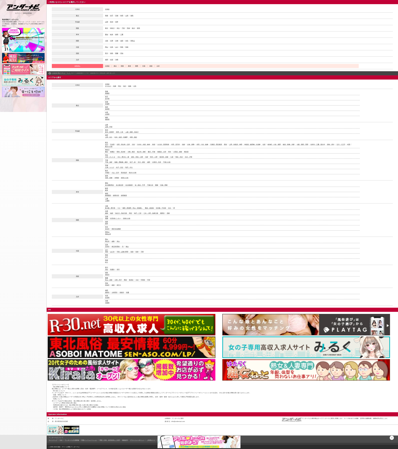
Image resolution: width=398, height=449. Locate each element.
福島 (131, 15)
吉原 (264, 144)
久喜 (171, 157)
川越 (146, 157)
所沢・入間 (153, 157)
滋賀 (121, 41)
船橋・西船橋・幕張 (121, 162)
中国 (77, 47)
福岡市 (107, 292)
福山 (127, 246)
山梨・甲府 (108, 127)
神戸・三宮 (137, 213)
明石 (130, 213)
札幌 (114, 86)
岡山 (106, 47)
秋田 (121, 15)
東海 (129, 66)
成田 (148, 162)
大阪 (106, 41)
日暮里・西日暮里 (216, 144)
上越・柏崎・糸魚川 (131, 132)
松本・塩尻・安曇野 (121, 137)
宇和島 (143, 280)
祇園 (106, 218)
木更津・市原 (156, 162)
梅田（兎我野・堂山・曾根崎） (133, 208)
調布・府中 (330, 144)
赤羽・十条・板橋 (202, 144)
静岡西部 (108, 195)
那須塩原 (124, 172)
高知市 (107, 285)
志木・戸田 (188, 157)
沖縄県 (107, 303)
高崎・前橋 (108, 178)
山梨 (106, 22)
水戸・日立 (119, 167)
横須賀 (186, 152)
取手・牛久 (129, 167)
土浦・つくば (109, 167)
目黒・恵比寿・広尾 (123, 144)
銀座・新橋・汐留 (288, 144)
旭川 (124, 86)
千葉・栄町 (108, 162)
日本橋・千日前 (161, 208)
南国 (113, 285)
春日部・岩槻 (164, 157)
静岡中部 (116, 195)
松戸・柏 (133, 162)
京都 (116, 41)
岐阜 (111, 34)
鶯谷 (225, 144)
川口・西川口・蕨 (123, 157)
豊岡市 (162, 213)
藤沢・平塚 (151, 152)
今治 (137, 280)
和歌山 (132, 41)
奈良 (126, 41)
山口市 (112, 252)
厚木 (169, 152)
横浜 (106, 152)
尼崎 (168, 213)
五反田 (112, 144)
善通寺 (112, 269)
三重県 (107, 201)
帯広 (119, 86)
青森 (106, 15)
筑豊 (127, 292)
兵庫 (111, 41)
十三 (118, 208)
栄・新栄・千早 (140, 185)
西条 (125, 280)
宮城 (116, 15)
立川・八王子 (341, 144)
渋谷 (133, 144)
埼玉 (118, 28)
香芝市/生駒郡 (116, 229)
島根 (126, 47)
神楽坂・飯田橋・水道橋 (252, 144)
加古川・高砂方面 (121, 213)
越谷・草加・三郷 (137, 157)
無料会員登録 (27, 13)
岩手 (111, 15)
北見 (134, 86)
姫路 (106, 213)
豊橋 (156, 185)
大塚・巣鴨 (190, 144)
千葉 (123, 28)
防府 (137, 252)
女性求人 (77, 66)
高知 (121, 53)
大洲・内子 (118, 280)
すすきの (108, 86)
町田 (348, 144)
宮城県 (107, 104)
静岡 (116, 34)
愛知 (106, 34)
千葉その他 (166, 162)
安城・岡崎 (163, 185)
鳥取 (121, 47)
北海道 (107, 9)
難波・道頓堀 (149, 208)
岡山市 (107, 241)
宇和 (148, 280)
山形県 (107, 114)
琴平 (118, 269)
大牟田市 (114, 292)
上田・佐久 (108, 137)
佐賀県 (107, 297)
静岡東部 (124, 195)
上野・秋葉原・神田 (235, 144)
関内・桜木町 (121, 152)
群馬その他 (124, 178)
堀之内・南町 (141, 152)
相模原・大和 (161, 152)
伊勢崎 (117, 178)
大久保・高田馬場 (163, 144)
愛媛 (116, 53)
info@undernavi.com (178, 421)
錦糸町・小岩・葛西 (274, 144)
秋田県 (107, 109)
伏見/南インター (115, 218)
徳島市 (107, 274)
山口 (116, 47)
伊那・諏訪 (133, 137)
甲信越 (77, 22)
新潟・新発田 (109, 132)
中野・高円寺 (175, 144)
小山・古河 (115, 172)
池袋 (183, 144)
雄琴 (106, 223)
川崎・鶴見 (131, 152)
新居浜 (131, 280)
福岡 (106, 59)
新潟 (111, 22)
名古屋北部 (119, 185)
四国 (77, 53)
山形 (126, 15)
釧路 (129, 86)
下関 (142, 252)
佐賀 (111, 59)
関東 (77, 28)
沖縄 (116, 59)
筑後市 (122, 292)
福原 (111, 213)
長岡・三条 (119, 132)
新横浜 (112, 152)
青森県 (107, 93)
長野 (116, 22)
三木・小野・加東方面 (151, 213)
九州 (77, 59)
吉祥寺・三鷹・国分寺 (317, 144)
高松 (106, 269)
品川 (106, 144)
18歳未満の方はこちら (61, 73)
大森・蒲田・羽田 (302, 144)
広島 (111, 47)
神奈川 (112, 28)
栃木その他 (132, 172)
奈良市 (107, 229)
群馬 (138, 28)
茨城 (128, 28)
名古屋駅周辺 (109, 185)
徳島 (111, 53)
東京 (106, 28)
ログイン (18, 13)
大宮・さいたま (110, 157)
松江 (106, 262)
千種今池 (150, 185)
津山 (118, 241)
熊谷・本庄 (179, 157)
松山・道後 (108, 280)
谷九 (169, 208)
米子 (106, 257)
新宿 (153, 144)
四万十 (119, 285)
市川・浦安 (141, 162)
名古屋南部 (129, 185)
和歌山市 (108, 234)
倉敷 (113, 241)
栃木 (133, 28)
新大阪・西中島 (110, 208)
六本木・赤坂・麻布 (143, 144)
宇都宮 (107, 172)
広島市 (107, 246)
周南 (106, 252)
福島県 (107, 119)
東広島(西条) (116, 246)
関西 (77, 41)
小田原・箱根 (177, 152)
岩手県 (107, 98)
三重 (121, 34)
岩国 (131, 252)
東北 (77, 15)
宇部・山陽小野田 (122, 252)
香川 (106, 53)
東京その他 (108, 146)
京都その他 (126, 218)
